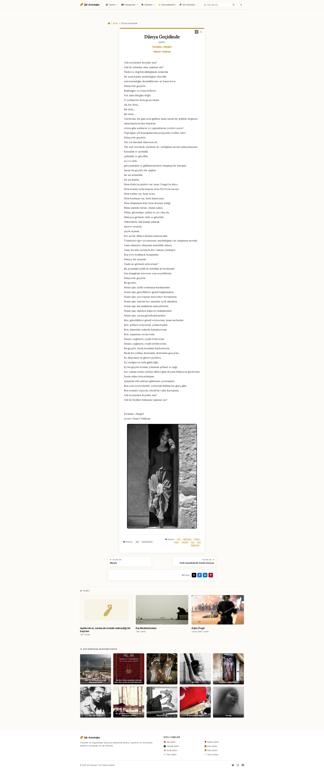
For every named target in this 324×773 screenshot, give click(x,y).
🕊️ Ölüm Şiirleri (170, 754)
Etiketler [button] (148, 4)
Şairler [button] (112, 4)
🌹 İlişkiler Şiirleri (211, 742)
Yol (178, 539)
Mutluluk (187, 539)
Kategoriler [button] (130, 4)
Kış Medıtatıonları (146, 628)
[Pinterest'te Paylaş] (210, 575)
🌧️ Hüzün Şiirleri (211, 754)
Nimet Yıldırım (162, 51)
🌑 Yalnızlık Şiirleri (171, 746)
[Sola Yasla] (196, 32)
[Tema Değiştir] (241, 4)
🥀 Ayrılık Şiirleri (170, 750)
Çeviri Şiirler (147, 542)
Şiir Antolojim (188, 4)
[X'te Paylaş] (194, 575)
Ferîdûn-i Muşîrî (162, 46)
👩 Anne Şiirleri (210, 746)
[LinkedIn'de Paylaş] (205, 575)
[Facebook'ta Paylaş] (199, 575)
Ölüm (197, 539)
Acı (192, 542)
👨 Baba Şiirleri (210, 750)
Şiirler (115, 23)
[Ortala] (201, 32)
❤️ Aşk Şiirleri (169, 742)
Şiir (137, 542)
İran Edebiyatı (196, 543)
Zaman (185, 542)
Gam (176, 542)
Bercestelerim (168, 4)
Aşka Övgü (198, 628)
